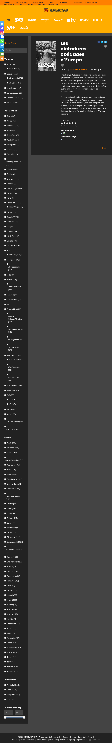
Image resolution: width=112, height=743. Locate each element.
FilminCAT (14, 203)
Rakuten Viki (14, 385)
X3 (12, 404)
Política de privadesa (68, 737)
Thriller (12, 666)
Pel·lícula (13, 685)
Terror (12, 662)
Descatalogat (14, 188)
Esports (12, 571)
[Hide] (1, 63)
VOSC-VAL (14, 68)
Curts (11, 523)
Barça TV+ (13, 154)
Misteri (12, 600)
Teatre (11, 657)
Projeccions (77, 2)
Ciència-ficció (14, 479)
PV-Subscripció (14, 348)
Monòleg (12, 604)
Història (84, 69)
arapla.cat (49, 739)
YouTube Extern (14, 422)
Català (12, 74)
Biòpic (12, 474)
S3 (12, 399)
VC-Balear (15, 83)
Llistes (21, 4)
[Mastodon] (2, 28)
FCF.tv (10, 198)
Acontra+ (13, 125)
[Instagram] (2, 32)
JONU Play (13, 236)
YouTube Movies (14, 429)
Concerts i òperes (12, 497)
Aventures (13, 465)
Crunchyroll (13, 179)
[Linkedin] (2, 50)
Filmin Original (16, 207)
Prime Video (14, 309)
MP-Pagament (13, 268)
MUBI (10, 275)
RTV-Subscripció (14, 378)
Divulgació (13, 537)
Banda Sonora (10, 4)
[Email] (2, 54)
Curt (11, 699)
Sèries (12, 643)
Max (11, 250)
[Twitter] (2, 23)
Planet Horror (14, 295)
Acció (11, 443)
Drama (12, 557)
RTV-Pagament (14, 368)
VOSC (12, 64)
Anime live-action (14, 460)
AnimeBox (13, 135)
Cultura (12, 518)
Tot (8, 20)
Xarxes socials (21, 2)
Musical (12, 614)
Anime (12, 452)
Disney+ (12, 193)
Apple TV (13, 140)
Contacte (81, 737)
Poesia (11, 628)
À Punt (11, 121)
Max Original (15, 254)
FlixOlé (11, 212)
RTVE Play (13, 390)
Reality (11, 633)
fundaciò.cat (30, 739)
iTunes (12, 231)
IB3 (10, 226)
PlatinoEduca (14, 299)
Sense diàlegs (14, 93)
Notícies (31, 4)
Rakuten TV (14, 355)
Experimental (13, 576)
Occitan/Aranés (15, 97)
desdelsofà (12, 527)
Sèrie (12, 690)
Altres (11, 130)
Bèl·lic (11, 469)
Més (51, 2)
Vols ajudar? (53, 4)
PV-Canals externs (15, 330)
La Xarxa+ (13, 245)
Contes (11, 504)
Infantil (12, 595)
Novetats (63, 2)
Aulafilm (12, 149)
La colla (12, 241)
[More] (2, 58)
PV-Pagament (16, 339)
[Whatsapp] (2, 41)
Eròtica (11, 566)
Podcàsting (13, 624)
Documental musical (13, 551)
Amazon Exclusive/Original (15, 319)
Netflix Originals (14, 288)
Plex (10, 304)
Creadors (41, 4)
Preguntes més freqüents (49, 737)
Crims (11, 508)
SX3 (10, 395)
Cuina (11, 513)
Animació (13, 448)
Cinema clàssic (15, 484)
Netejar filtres (10, 43)
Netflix (12, 280)
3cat (11, 116)
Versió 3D (12, 102)
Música (12, 609)
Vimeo (11, 414)
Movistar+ (13, 260)
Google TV (13, 217)
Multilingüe (14, 88)
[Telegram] (2, 45)
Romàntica (13, 638)
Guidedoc (12, 222)
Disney (11, 532)
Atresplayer (13, 144)
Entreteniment (14, 562)
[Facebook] (2, 37)
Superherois (14, 647)
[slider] (5, 717)
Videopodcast (39, 2)
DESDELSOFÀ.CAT (30, 737)
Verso (11, 409)
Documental (75, 69)
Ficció (11, 585)
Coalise (11, 174)
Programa (13, 694)
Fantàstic (13, 581)
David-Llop (96, 739)
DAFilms (11, 183)
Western (12, 671)
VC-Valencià (16, 78)
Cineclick (12, 169)
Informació (91, 737)
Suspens (12, 652)
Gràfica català (91, 2)
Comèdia (13, 489)
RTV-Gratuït (16, 359)
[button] (98, 42)
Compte (7, 2)
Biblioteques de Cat (13, 163)
